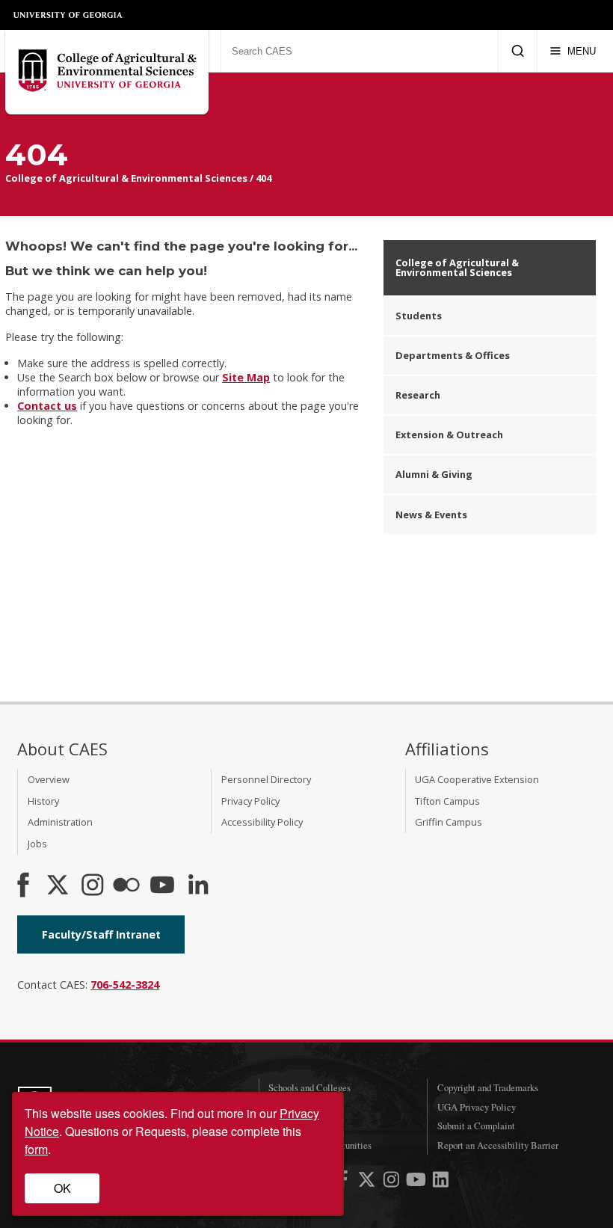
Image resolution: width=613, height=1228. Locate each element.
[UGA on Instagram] (393, 1182)
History (43, 801)
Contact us (47, 406)
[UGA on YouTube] (417, 1182)
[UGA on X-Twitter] (368, 1182)
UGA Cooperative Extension (477, 779)
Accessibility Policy (262, 822)
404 (263, 178)
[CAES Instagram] (92, 886)
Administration (60, 822)
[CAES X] (59, 886)
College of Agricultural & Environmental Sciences (126, 178)
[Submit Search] (517, 51)
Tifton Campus (447, 801)
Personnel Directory (266, 779)
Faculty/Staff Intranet (101, 934)
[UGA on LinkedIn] (441, 1182)
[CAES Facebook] (23, 886)
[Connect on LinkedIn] (198, 886)
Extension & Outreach (449, 434)
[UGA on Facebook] (344, 1182)
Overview (49, 779)
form (36, 1149)
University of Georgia (68, 15)
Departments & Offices (452, 355)
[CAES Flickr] (126, 886)
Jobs (37, 843)
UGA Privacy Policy (476, 1107)
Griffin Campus (448, 822)
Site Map (246, 377)
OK (62, 1188)
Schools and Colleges (309, 1087)
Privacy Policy (250, 801)
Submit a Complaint (476, 1125)
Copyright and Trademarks (487, 1087)
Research (417, 395)
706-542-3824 (124, 984)
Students (418, 315)
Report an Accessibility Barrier (497, 1145)
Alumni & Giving (433, 474)
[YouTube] (162, 886)
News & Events (431, 514)
